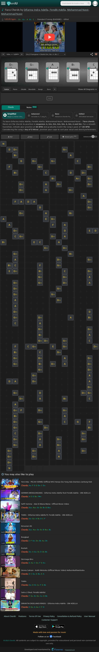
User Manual (89, 616)
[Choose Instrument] (55, 89)
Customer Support (49, 620)
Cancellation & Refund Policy (69, 616)
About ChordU (10, 616)
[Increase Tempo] (22, 54)
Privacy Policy (49, 616)
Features (22, 616)
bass (49, 89)
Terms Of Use (35, 616)
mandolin (31, 89)
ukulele (23, 89)
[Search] (88, 3)
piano (15, 89)
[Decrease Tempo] (3, 54)
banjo (40, 89)
